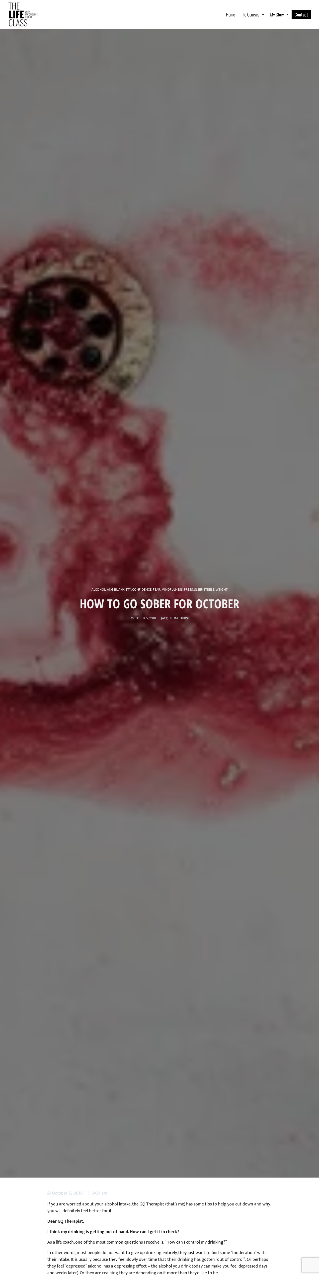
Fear (156, 589)
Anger (112, 589)
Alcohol (98, 589)
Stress (209, 589)
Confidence (142, 589)
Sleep (198, 589)
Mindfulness (172, 589)
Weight (222, 589)
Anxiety (124, 589)
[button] (252, 14)
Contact (301, 14)
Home (230, 14)
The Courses (250, 14)
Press (188, 589)
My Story (277, 14)
